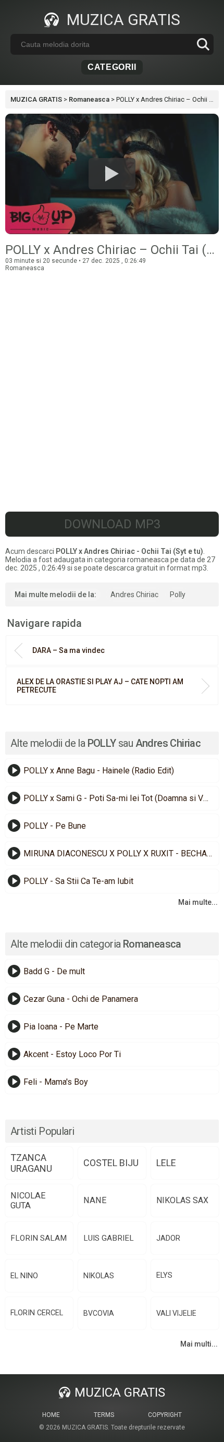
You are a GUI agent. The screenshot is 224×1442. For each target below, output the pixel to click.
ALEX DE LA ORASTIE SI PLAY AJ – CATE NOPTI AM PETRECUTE (100, 685)
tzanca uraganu (31, 1163)
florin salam (38, 1238)
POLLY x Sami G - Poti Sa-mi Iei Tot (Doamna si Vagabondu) (119, 798)
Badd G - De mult (54, 971)
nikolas (98, 1275)
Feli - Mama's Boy (55, 1082)
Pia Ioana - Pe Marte (60, 1027)
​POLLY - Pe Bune (54, 826)
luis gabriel (108, 1238)
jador (168, 1238)
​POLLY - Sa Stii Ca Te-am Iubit (78, 881)
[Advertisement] (112, 384)
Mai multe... (198, 902)
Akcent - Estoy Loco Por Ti (72, 1054)
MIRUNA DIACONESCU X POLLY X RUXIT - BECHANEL (119, 853)
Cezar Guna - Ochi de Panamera (80, 999)
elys (164, 1275)
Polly (177, 594)
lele (166, 1162)
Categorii (112, 67)
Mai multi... (199, 1344)
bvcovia (98, 1313)
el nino (24, 1275)
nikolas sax (182, 1200)
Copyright (165, 1415)
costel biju (111, 1162)
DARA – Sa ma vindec (68, 650)
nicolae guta (28, 1200)
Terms (104, 1415)
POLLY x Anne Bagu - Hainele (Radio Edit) (98, 770)
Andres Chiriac (134, 594)
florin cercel (36, 1312)
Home (51, 1415)
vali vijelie (176, 1313)
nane (95, 1200)
